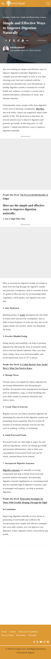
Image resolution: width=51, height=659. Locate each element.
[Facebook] (34, 642)
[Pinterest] (48, 642)
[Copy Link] (18, 40)
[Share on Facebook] (10, 40)
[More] (27, 40)
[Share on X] (14, 40)
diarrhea (40, 109)
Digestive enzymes (11, 470)
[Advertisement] (25, 164)
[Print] (23, 40)
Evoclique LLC (19, 649)
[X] (37, 642)
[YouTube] (41, 642)
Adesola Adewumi (17, 47)
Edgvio (31, 652)
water (22, 315)
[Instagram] (44, 642)
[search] (48, 3)
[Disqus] (25, 584)
